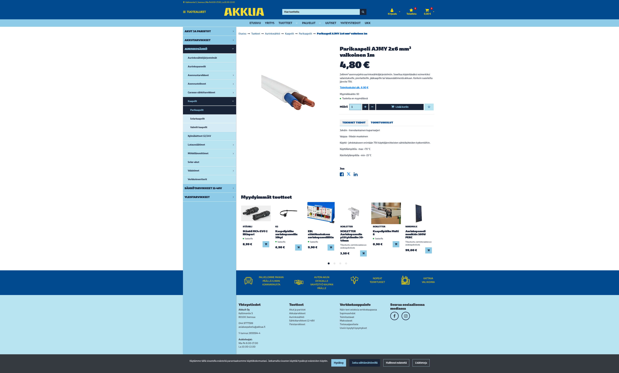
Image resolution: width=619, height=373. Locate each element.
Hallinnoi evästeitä (396, 362)
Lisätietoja (421, 362)
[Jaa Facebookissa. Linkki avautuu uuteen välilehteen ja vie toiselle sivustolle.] (343, 175)
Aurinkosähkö (296, 317)
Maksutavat (346, 320)
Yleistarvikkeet (297, 324)
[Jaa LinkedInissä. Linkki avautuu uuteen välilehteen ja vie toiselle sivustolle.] (357, 175)
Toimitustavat (347, 317)
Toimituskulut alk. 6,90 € (354, 87)
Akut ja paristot (297, 309)
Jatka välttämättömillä (365, 362)
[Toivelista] (429, 107)
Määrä (344, 106)
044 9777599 (246, 323)
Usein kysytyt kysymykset (353, 327)
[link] (233, 31)
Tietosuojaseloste (349, 324)
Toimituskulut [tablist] (382, 122)
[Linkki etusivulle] (244, 12)
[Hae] (363, 12)
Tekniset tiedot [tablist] (354, 122)
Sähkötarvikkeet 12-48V (302, 320)
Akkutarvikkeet (297, 313)
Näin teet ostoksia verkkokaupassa (358, 309)
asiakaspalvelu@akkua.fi (252, 326)
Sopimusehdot (347, 313)
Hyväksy (339, 362)
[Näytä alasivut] (297, 23)
